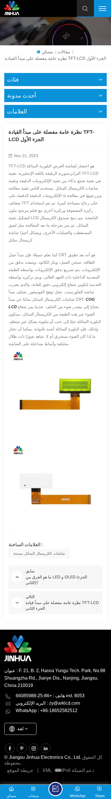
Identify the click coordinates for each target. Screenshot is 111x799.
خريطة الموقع (20, 770)
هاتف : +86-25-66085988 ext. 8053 (50, 695)
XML (47, 770)
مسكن (47, 51)
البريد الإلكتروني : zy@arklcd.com (48, 703)
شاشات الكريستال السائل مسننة (39, 553)
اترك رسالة (55, 789)
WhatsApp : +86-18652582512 (46, 710)
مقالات (63, 51)
